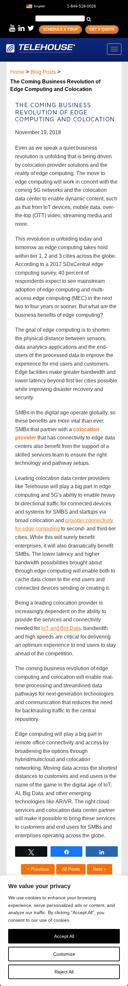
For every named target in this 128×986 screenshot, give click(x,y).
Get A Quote (102, 29)
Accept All (64, 936)
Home (17, 72)
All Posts (71, 869)
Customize (64, 954)
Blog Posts (43, 72)
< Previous (38, 869)
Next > (99, 869)
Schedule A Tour (60, 29)
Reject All (64, 971)
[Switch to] (52, 5)
